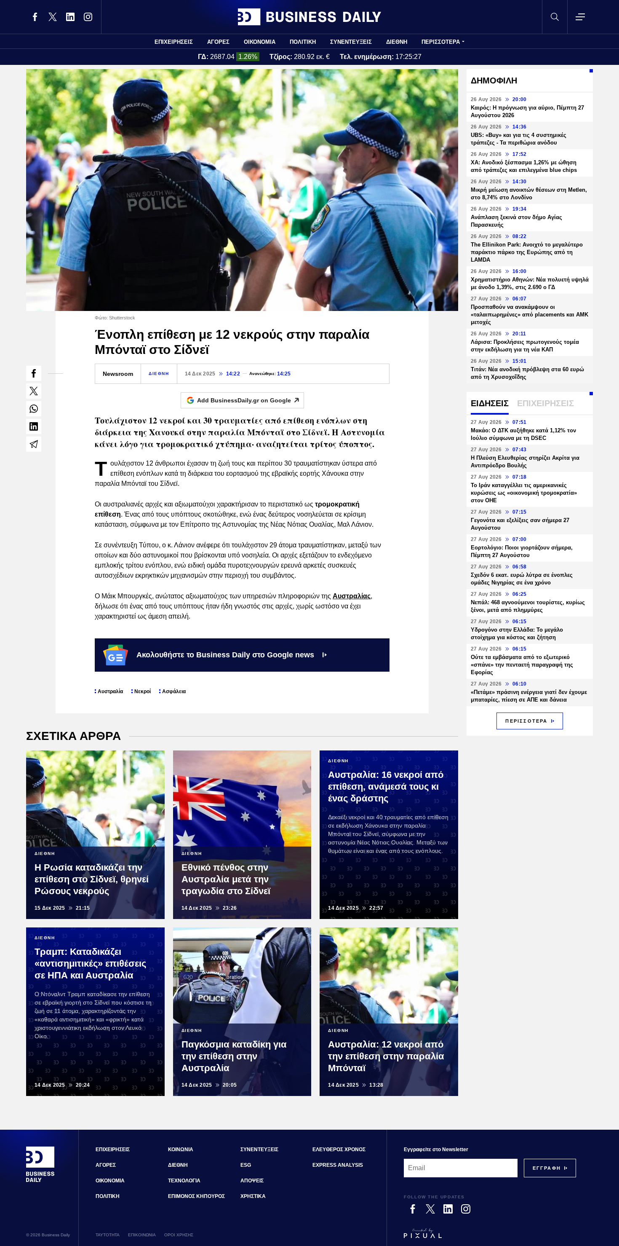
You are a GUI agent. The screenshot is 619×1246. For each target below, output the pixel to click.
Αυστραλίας (352, 596)
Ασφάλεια (174, 691)
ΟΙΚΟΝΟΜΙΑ (259, 42)
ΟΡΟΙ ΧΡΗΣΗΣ (178, 1235)
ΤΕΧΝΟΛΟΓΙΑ (184, 1181)
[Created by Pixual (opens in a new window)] (490, 1237)
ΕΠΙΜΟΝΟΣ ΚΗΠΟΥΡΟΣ (196, 1196)
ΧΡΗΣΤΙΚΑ (253, 1196)
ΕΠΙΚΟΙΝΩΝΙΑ (142, 1235)
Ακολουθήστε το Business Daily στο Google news (225, 655)
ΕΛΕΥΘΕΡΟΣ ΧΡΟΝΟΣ (339, 1149)
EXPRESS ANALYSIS (337, 1165)
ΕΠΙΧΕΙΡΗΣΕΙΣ (174, 42)
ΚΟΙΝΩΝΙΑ (180, 1149)
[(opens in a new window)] (35, 17)
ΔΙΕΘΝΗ (396, 42)
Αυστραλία (110, 691)
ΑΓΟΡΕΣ (218, 42)
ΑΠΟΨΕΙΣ (252, 1181)
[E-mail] (33, 444)
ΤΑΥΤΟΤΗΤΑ (108, 1235)
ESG (245, 1165)
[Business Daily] (309, 16)
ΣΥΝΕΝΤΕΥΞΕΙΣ (351, 42)
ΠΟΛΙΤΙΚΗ (303, 42)
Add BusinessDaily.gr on (244, 400)
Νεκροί (142, 691)
